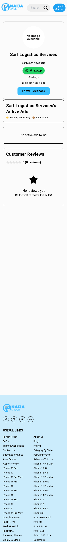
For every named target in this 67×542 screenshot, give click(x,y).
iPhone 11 (8, 508)
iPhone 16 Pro (10, 481)
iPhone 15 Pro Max (43, 486)
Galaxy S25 (39, 539)
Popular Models (42, 454)
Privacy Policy (10, 436)
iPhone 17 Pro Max (43, 463)
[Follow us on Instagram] (14, 419)
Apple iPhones (11, 463)
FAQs (6, 441)
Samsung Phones (12, 535)
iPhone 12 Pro (41, 472)
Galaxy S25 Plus (11, 539)
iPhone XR (39, 513)
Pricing (37, 445)
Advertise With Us (43, 459)
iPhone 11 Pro (41, 508)
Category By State (43, 450)
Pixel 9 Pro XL (41, 526)
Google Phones (11, 517)
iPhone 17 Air (40, 468)
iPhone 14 (39, 499)
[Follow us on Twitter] (22, 419)
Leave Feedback (33, 91)
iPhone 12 (39, 504)
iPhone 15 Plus (41, 490)
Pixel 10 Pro (9, 522)
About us (38, 436)
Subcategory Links (13, 454)
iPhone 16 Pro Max (43, 477)
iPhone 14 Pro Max (43, 495)
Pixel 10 (38, 522)
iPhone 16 (8, 486)
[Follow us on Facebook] (6, 419)
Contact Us (9, 450)
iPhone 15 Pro (10, 490)
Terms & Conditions (13, 445)
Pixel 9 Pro (8, 530)
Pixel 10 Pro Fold (42, 517)
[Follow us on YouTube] (31, 419)
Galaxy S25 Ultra (42, 535)
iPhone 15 (8, 495)
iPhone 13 (8, 504)
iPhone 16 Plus (41, 481)
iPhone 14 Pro (10, 499)
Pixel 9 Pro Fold (11, 526)
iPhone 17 (8, 472)
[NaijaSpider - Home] (14, 408)
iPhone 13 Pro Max (13, 477)
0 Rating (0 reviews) (19, 117)
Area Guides (9, 459)
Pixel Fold (39, 530)
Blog (36, 441)
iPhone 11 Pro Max (13, 513)
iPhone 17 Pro (10, 468)
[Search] (46, 8)
